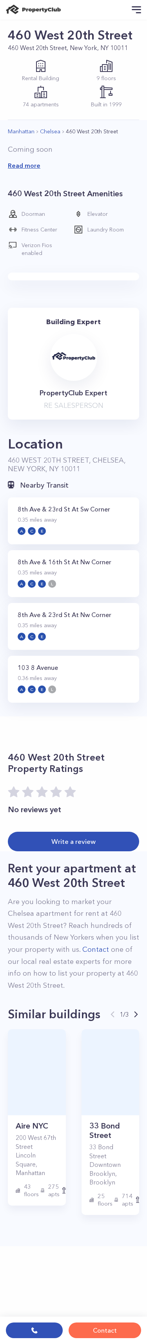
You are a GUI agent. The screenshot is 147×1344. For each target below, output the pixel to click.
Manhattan (21, 131)
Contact (105, 1330)
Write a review (73, 841)
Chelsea (50, 131)
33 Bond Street (104, 1130)
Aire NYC (32, 1125)
